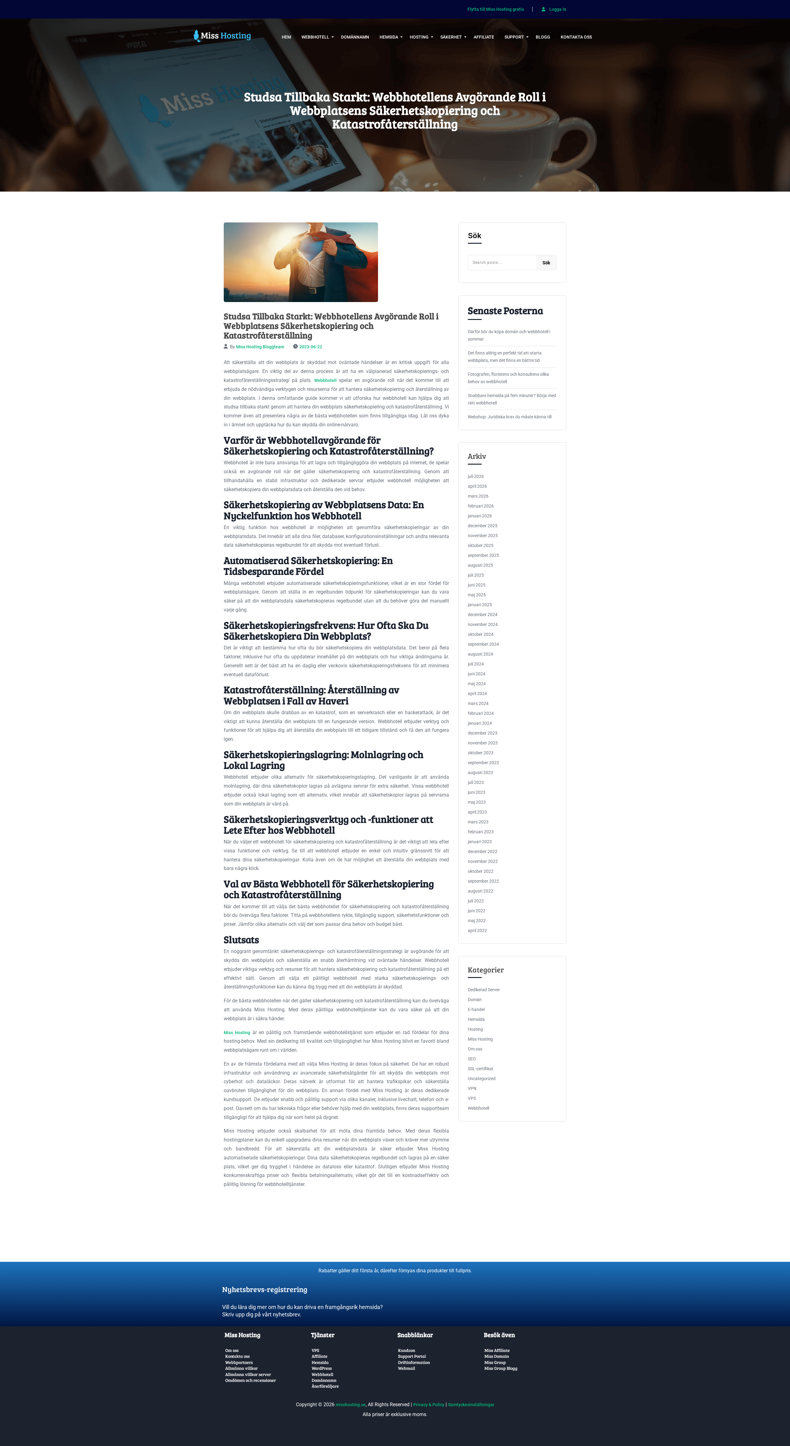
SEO (472, 1058)
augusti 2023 (480, 772)
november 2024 (483, 624)
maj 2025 (477, 594)
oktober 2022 (480, 871)
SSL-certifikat (480, 1068)
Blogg (543, 37)
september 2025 (483, 555)
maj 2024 (477, 683)
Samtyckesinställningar (471, 1404)
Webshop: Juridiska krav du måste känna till (509, 416)
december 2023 (482, 733)
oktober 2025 (480, 545)
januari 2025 (480, 604)
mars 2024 (478, 703)
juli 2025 (476, 575)
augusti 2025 (480, 565)
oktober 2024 (480, 634)
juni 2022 (476, 910)
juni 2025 (476, 584)
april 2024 (477, 693)
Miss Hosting (237, 1032)
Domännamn (355, 37)
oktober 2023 (480, 752)
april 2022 (477, 930)
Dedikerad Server (484, 989)
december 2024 (482, 614)
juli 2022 (476, 900)
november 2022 (483, 861)
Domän (475, 999)
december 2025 (482, 525)
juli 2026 (476, 476)
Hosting (419, 37)
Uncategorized (482, 1078)
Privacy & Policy (428, 1404)
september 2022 (483, 881)
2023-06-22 (310, 346)
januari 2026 (480, 515)
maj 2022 (477, 920)
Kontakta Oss (576, 37)
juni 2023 (476, 792)
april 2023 (477, 812)
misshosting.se (351, 1404)
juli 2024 (476, 663)
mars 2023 (478, 821)
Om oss (475, 1048)
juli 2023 (476, 782)
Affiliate (484, 37)
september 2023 (483, 762)
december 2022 (482, 851)
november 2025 (483, 535)
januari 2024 (480, 723)
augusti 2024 (480, 654)
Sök (474, 235)
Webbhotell (315, 37)
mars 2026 (478, 496)
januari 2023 (480, 841)
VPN (472, 1088)
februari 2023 (481, 831)
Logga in (557, 9)
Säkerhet (451, 37)
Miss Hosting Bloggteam (260, 346)
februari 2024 (481, 713)
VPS (472, 1098)
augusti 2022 (480, 891)
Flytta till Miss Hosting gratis (496, 9)
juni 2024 (476, 673)
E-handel (476, 1009)
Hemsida (389, 37)
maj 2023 (477, 802)
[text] (307, 1284)
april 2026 (477, 486)
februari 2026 (481, 505)
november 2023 (483, 742)
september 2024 (483, 644)
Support (514, 37)
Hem (286, 37)
